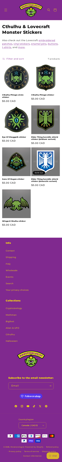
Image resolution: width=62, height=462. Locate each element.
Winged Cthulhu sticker (14, 221)
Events (9, 277)
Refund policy (52, 447)
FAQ (8, 264)
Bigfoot (10, 321)
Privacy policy (15, 451)
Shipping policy (49, 451)
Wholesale (11, 270)
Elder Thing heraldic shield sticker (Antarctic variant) (44, 180)
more (21, 47)
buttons (53, 43)
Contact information (32, 456)
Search (10, 283)
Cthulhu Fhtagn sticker (42, 95)
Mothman (11, 315)
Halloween (12, 341)
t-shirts (6, 47)
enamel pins (39, 43)
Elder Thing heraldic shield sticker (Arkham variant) (44, 138)
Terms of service (31, 451)
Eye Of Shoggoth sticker (14, 137)
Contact (10, 250)
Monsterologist (18, 447)
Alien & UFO (12, 328)
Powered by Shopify (34, 447)
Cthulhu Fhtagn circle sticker (13, 96)
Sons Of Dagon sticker (13, 179)
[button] (6, 10)
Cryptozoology (14, 308)
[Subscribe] (50, 385)
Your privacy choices (17, 290)
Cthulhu (10, 334)
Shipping (11, 257)
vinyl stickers (22, 43)
